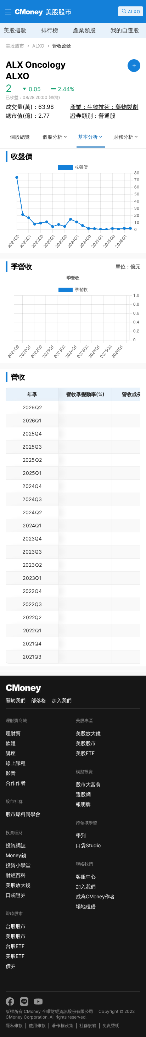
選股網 (83, 794)
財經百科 (16, 875)
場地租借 (86, 906)
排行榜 (49, 30)
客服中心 (86, 877)
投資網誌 (16, 845)
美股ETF (15, 956)
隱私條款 (14, 1025)
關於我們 (16, 700)
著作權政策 (62, 1025)
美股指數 (15, 30)
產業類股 (84, 30)
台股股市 (16, 926)
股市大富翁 (88, 784)
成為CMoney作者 (95, 896)
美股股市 (15, 46)
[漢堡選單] (7, 11)
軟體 (11, 743)
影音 (11, 773)
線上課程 (16, 763)
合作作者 (16, 783)
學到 (81, 835)
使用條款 (37, 1025)
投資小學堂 (18, 865)
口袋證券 (16, 895)
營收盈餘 (61, 46)
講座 (11, 753)
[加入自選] (134, 65)
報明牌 (83, 804)
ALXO (38, 46)
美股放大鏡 (18, 885)
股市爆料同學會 (23, 814)
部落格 (38, 700)
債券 (11, 966)
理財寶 (13, 733)
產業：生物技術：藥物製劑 (104, 106)
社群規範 (87, 1025)
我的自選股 (125, 30)
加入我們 (62, 700)
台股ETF (15, 946)
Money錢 (16, 855)
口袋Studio (88, 845)
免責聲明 (110, 1025)
